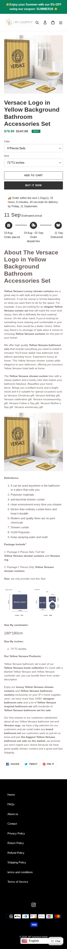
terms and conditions (20, 872)
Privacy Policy (16, 833)
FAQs (11, 804)
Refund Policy (15, 852)
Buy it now (33, 185)
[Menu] (61, 22)
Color (7, 141)
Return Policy (15, 843)
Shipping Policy (16, 862)
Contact (12, 823)
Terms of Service (17, 881)
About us (12, 814)
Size (6, 155)
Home (11, 794)
